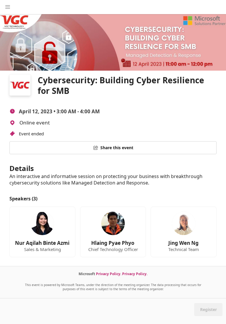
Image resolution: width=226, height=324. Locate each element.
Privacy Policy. (108, 273)
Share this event (116, 147)
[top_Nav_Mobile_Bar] (7, 7)
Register (208, 309)
